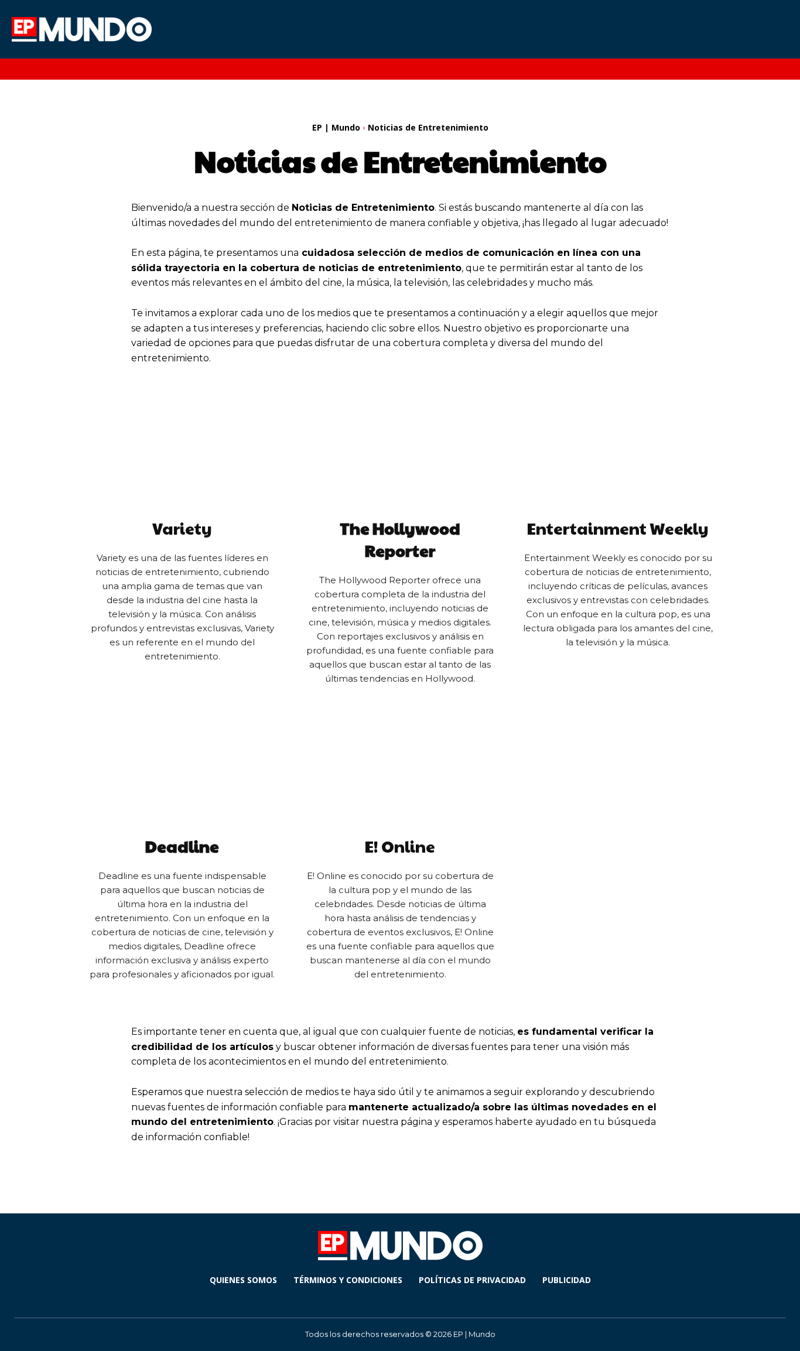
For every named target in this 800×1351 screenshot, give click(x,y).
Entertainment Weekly (618, 528)
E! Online (400, 846)
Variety (182, 528)
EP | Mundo (336, 127)
